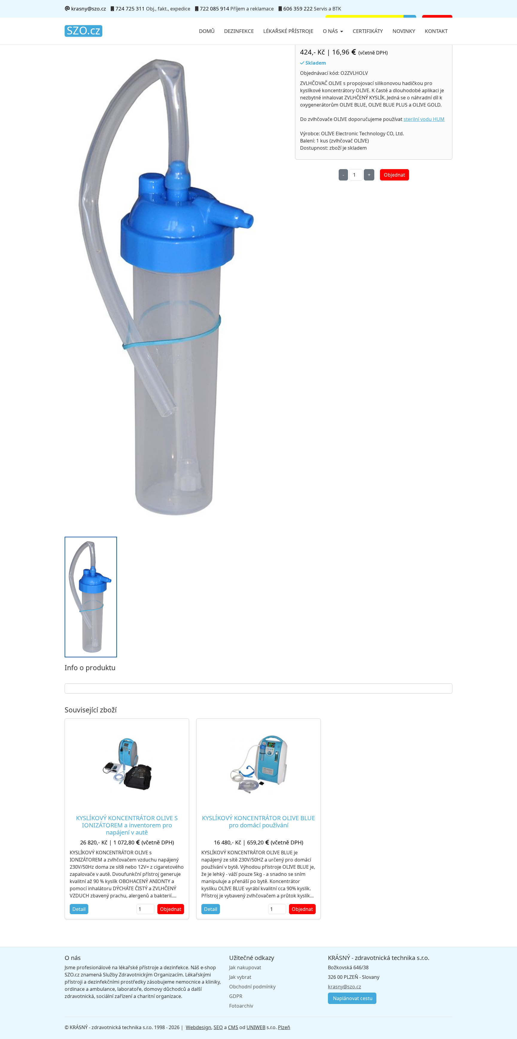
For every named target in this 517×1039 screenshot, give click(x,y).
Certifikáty (368, 31)
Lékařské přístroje (288, 31)
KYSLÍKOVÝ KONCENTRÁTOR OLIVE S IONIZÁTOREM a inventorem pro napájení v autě (127, 825)
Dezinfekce (239, 31)
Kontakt (436, 31)
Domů (207, 31)
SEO (218, 1027)
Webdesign (198, 1027)
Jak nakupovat (245, 967)
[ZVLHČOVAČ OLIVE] (169, 287)
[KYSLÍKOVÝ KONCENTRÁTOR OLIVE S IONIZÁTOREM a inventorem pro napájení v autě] (127, 764)
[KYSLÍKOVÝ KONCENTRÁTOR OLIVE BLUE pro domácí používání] (258, 764)
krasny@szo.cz (88, 8)
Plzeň (284, 1027)
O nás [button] (331, 31)
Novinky (404, 31)
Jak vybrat (240, 977)
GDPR (235, 996)
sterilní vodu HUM (424, 119)
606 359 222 (298, 8)
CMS (233, 1027)
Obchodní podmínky (252, 986)
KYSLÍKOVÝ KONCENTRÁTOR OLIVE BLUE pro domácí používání (258, 821)
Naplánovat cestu (352, 998)
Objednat (394, 175)
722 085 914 (214, 8)
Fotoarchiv (241, 1005)
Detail (79, 909)
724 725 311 (130, 8)
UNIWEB (256, 1027)
